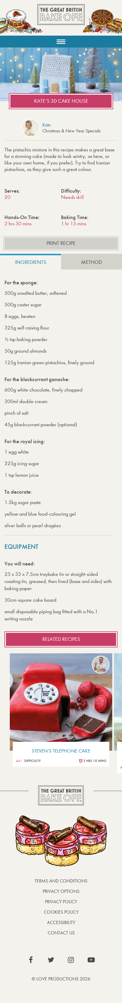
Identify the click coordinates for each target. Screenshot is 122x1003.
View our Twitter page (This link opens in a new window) (50, 960)
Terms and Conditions (61, 881)
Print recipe (61, 243)
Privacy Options (61, 891)
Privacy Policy (61, 901)
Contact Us (61, 933)
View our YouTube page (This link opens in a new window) (91, 960)
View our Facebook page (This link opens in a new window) (30, 960)
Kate (46, 125)
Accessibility (61, 922)
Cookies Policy (61, 912)
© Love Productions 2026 (61, 979)
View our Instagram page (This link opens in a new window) (71, 960)
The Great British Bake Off (61, 19)
